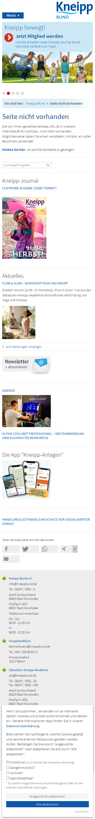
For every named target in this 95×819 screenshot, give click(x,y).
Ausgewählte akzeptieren (47, 796)
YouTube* (16, 773)
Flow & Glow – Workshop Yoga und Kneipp (35, 283)
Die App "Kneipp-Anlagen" (32, 454)
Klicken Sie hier (13, 149)
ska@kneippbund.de (22, 675)
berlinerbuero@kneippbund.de (29, 646)
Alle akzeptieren (47, 804)
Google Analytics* (22, 767)
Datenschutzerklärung (22, 726)
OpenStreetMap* (21, 778)
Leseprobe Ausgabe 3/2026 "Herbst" (29, 188)
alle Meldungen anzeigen (24, 346)
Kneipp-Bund (35, 103)
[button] (11, 549)
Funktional (41, 762)
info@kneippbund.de (23, 584)
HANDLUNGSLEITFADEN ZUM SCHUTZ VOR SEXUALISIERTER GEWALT (46, 521)
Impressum (82, 811)
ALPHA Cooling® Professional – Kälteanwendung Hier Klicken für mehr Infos (43, 435)
